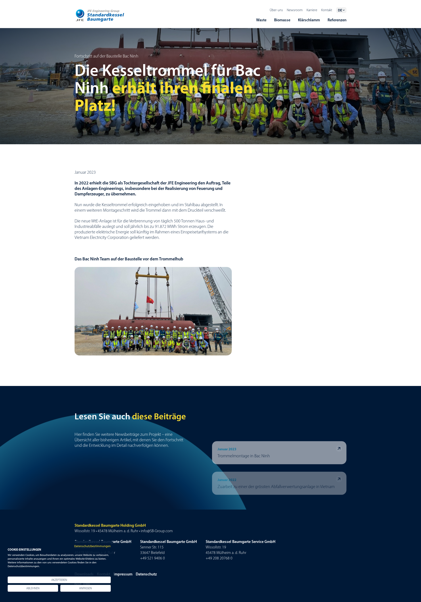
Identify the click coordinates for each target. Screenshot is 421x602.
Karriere (312, 10)
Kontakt (326, 10)
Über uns (276, 10)
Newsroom (295, 10)
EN (340, 12)
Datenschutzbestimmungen (92, 546)
